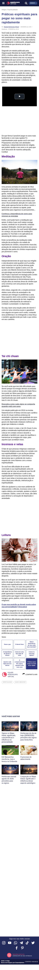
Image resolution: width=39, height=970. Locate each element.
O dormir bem (19, 644)
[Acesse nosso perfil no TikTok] (27, 943)
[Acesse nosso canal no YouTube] (9, 943)
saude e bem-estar (20, 682)
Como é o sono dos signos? (32, 653)
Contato (28, 961)
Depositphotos (19, 962)
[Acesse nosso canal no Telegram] (21, 943)
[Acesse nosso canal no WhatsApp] (15, 943)
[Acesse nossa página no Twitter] (33, 943)
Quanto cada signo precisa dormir (7, 663)
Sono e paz (7, 644)
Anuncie (35, 961)
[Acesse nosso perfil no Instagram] (4, 943)
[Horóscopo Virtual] (11, 3)
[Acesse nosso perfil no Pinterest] (22, 948)
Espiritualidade (13, 9)
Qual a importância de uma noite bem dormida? (31, 644)
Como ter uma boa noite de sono (19, 653)
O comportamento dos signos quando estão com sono (19, 663)
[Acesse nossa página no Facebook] (16, 948)
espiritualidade (7, 682)
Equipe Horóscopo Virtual (11, 26)
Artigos (4, 9)
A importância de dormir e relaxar (7, 653)
